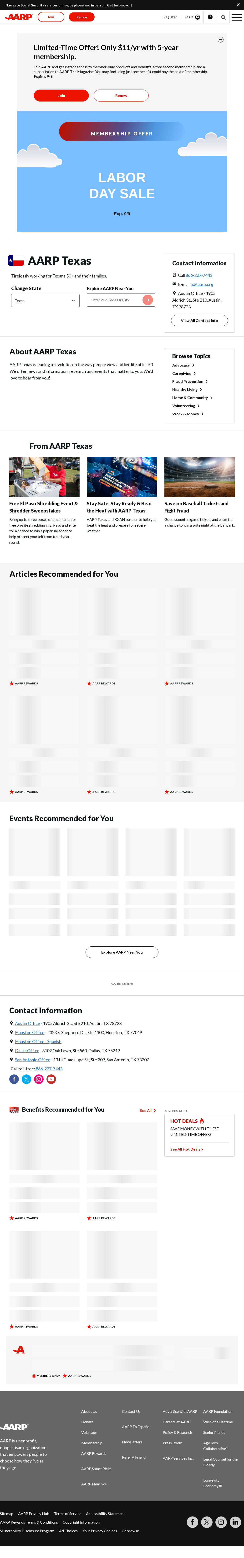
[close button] (220, 39)
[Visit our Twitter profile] (26, 1079)
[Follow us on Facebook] (14, 1079)
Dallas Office (27, 1050)
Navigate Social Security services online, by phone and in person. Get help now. (67, 5)
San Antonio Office (32, 1059)
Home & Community (190, 397)
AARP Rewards (93, 1453)
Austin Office (27, 1023)
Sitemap (6, 1513)
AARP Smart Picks (96, 1468)
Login (189, 17)
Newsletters (132, 1442)
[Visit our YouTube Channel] (51, 1079)
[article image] (44, 495)
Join (61, 95)
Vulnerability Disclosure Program (27, 1530)
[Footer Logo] (26, 1427)
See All (146, 1110)
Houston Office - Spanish (38, 1041)
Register (170, 17)
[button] (223, 17)
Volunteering (183, 405)
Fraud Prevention (187, 381)
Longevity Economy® (212, 1483)
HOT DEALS (184, 1121)
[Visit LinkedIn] (235, 1522)
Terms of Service (67, 1513)
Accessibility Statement (105, 1513)
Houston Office (29, 1032)
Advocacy (181, 365)
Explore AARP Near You (110, 288)
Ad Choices (68, 1530)
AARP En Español (136, 1426)
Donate (87, 1421)
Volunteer (89, 1432)
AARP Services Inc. (178, 1458)
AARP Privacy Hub (33, 1513)
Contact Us (131, 1411)
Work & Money (185, 413)
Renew (121, 95)
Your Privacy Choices (99, 1530)
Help (210, 17)
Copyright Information (81, 1522)
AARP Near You (94, 1484)
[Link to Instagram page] (39, 1079)
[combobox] (121, 300)
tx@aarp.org (201, 284)
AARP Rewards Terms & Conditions (29, 1522)
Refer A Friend (134, 1457)
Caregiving (181, 373)
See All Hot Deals (185, 1149)
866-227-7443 (199, 275)
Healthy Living (185, 389)
